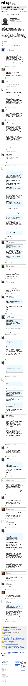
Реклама (21, 9)
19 (3, 461)
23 (3, 523)
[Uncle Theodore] (5, 24)
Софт (14, 7)
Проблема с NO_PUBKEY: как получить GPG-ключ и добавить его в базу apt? (14, 639)
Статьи (19, 7)
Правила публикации (18, 662)
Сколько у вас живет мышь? (10, 14)
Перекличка (7, 630)
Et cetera (3, 15)
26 (3, 585)
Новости (4, 7)
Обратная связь (17, 664)
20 (3, 482)
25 (3, 575)
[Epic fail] (14, 45)
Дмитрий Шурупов (23, 669)
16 (3, 381)
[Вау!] (19, 45)
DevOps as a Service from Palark (16, 652)
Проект (15, 9)
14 (3, 339)
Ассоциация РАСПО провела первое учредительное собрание (13, 643)
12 (3, 298)
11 (3, 283)
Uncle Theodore (13, 18)
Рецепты (4, 9)
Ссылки (10, 9)
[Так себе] (16, 45)
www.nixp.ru (4, 679)
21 (3, 499)
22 (3, 511)
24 (3, 532)
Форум (10, 7)
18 (3, 449)
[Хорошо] (17, 45)
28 (3, 603)
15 (3, 364)
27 (3, 594)
